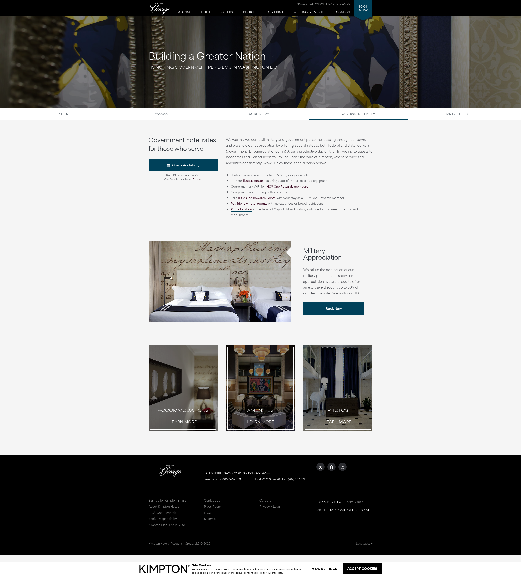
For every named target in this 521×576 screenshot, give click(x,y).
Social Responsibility (163, 518)
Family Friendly (457, 113)
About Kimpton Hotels (164, 506)
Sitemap (210, 518)
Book (363, 8)
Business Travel (260, 113)
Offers (227, 12)
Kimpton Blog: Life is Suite (167, 524)
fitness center (253, 180)
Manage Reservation (310, 3)
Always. (197, 179)
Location (342, 12)
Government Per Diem (358, 113)
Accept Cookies (362, 568)
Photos (249, 12)
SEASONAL (183, 12)
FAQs (207, 512)
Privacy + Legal (269, 506)
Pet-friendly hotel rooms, (249, 203)
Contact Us (212, 500)
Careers (265, 500)
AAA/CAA (161, 113)
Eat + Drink (274, 12)
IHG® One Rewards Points (256, 197)
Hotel (206, 12)
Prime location (241, 209)
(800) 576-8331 (231, 479)
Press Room (212, 506)
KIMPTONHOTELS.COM (347, 510)
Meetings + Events (309, 12)
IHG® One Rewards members (287, 186)
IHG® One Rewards (162, 512)
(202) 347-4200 (272, 479)
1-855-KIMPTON (330, 501)
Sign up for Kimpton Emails (167, 500)
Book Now (334, 308)
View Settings (324, 568)
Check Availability (184, 164)
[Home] (159, 9)
